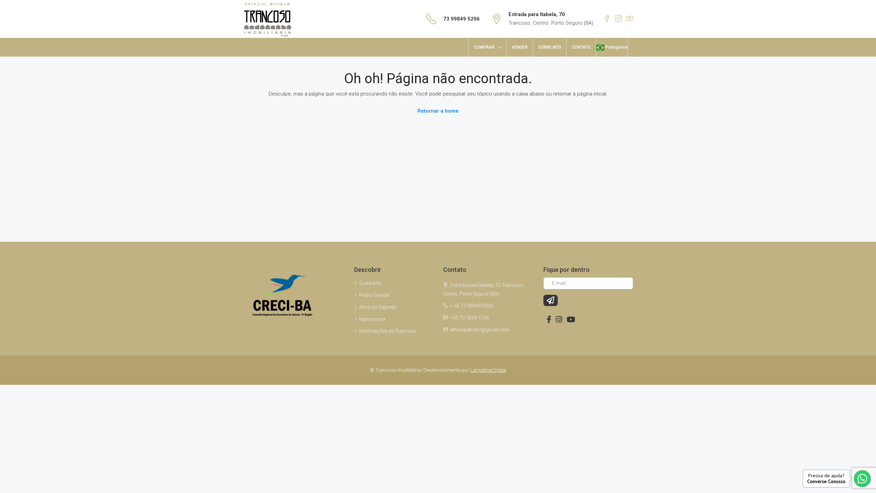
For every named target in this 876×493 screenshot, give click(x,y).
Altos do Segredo (378, 307)
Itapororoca (372, 319)
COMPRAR (484, 47)
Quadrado (370, 283)
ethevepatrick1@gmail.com (479, 329)
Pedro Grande (374, 295)
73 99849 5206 (461, 19)
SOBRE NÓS (549, 47)
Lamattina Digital (488, 370)
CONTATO (581, 47)
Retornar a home (438, 111)
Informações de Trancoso (387, 331)
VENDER (520, 47)
